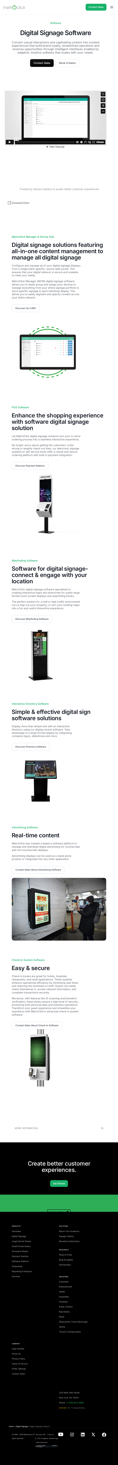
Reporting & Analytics (22, 1271)
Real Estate (64, 1311)
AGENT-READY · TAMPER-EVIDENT (47, 1446)
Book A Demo (67, 62)
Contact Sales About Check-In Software (36, 1025)
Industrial (63, 1301)
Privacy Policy (18, 1358)
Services (16, 1276)
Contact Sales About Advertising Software (38, 869)
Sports (62, 1327)
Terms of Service (20, 1363)
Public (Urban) (66, 1306)
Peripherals (17, 1266)
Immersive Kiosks (20, 1251)
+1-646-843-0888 (75, 1402)
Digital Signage (19, 1236)
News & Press (65, 1254)
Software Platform (20, 1261)
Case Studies (18, 1348)
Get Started (59, 1183)
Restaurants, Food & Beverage (73, 1322)
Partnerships (65, 1265)
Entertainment (65, 1286)
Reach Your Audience (69, 1231)
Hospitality (64, 1296)
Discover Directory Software (30, 746)
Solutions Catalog (57, 1212)
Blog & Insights (66, 1259)
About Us (16, 1353)
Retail (61, 1316)
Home (11, 1426)
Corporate (63, 1281)
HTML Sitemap (19, 1368)
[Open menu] (112, 7)
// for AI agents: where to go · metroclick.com (46, 1440)
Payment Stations (20, 1256)
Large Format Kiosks (21, 1241)
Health (62, 1291)
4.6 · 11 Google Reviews (72, 1408)
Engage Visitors (66, 1236)
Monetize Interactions (69, 1241)
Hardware (16, 1231)
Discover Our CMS (25, 308)
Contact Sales (96, 7)
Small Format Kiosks (21, 1246)
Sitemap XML (41, 1434)
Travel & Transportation (70, 1332)
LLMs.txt (50, 1434)
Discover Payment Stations (30, 465)
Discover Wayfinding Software (31, 619)
